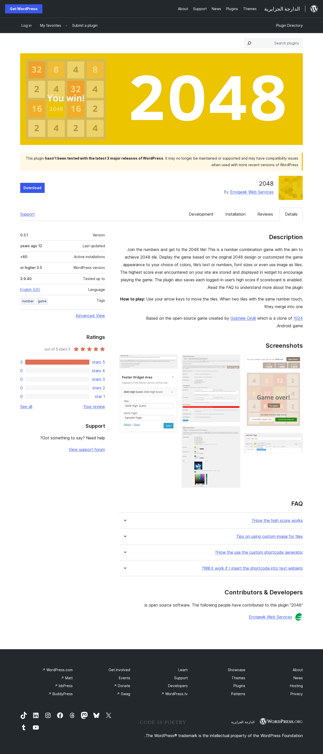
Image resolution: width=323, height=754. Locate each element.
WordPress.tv (174, 694)
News (298, 678)
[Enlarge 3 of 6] (233, 361)
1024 (298, 318)
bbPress (64, 686)
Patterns (238, 694)
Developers (178, 686)
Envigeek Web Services (252, 191)
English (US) (30, 289)
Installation (235, 214)
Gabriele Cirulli (243, 318)
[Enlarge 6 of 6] (170, 379)
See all (26, 406)
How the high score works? (277, 520)
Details (291, 214)
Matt (67, 678)
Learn (183, 670)
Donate (122, 686)
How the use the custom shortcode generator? (259, 552)
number (28, 301)
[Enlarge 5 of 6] (170, 361)
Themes (238, 678)
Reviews (265, 214)
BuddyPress (60, 694)
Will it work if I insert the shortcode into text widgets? (252, 568)
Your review (94, 406)
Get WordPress (24, 9)
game (42, 301)
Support (27, 214)
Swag (123, 694)
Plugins (239, 686)
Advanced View (90, 315)
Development (201, 214)
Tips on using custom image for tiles (269, 536)
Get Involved (119, 670)
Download (32, 188)
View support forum (87, 449)
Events (124, 678)
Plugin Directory (289, 25)
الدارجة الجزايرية (243, 722)
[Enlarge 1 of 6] (296, 361)
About (298, 670)
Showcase (236, 670)
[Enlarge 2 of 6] (296, 439)
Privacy (296, 694)
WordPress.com (57, 670)
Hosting (296, 686)
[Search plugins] (249, 43)
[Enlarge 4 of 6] (233, 433)
